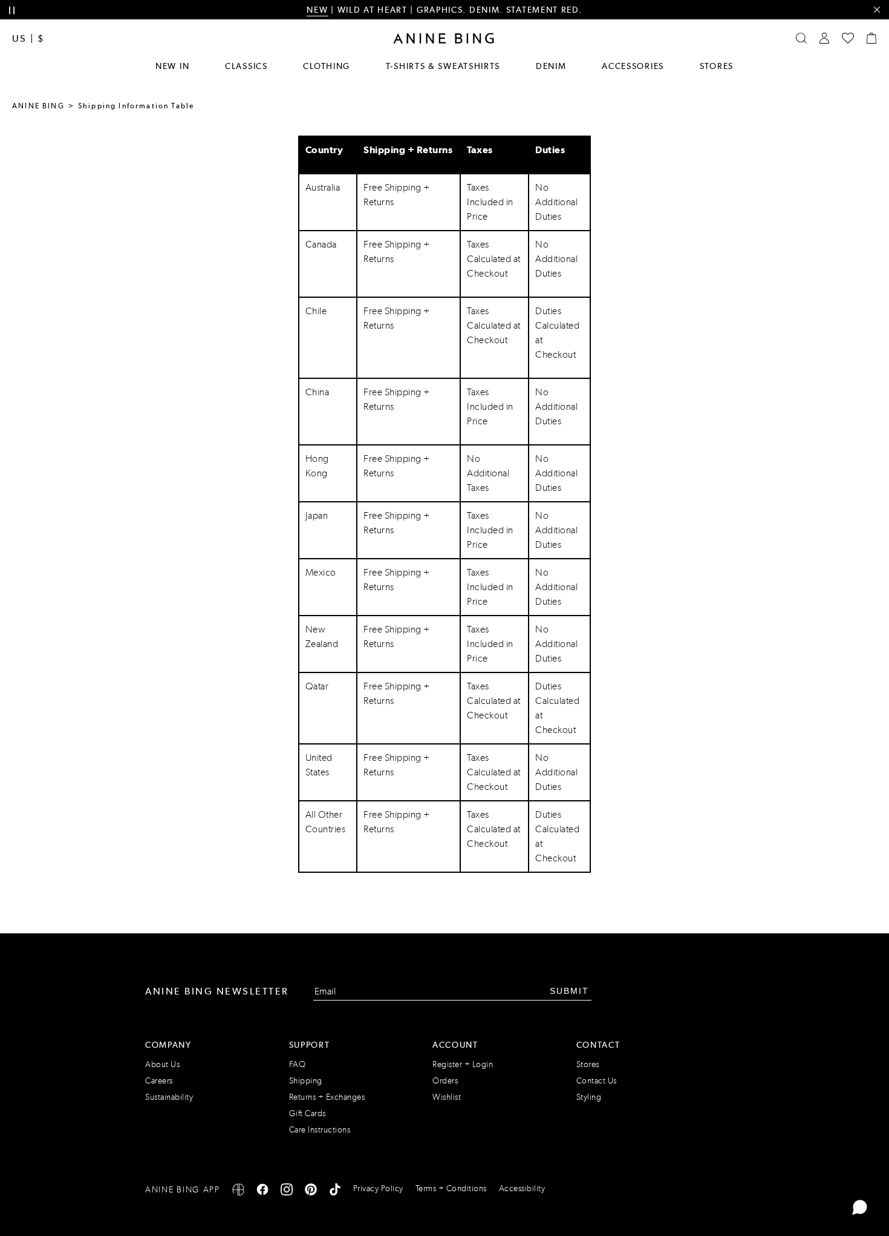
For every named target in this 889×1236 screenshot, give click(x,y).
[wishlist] (848, 38)
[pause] (11, 10)
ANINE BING (38, 106)
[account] (824, 38)
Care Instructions (320, 1130)
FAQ (297, 1064)
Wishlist (446, 1097)
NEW (317, 10)
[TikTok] (335, 1191)
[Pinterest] (311, 1191)
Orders (445, 1081)
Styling (589, 1097)
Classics (246, 66)
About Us (162, 1064)
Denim (551, 66)
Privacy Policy (378, 1188)
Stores (717, 66)
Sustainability (169, 1097)
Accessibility (522, 1188)
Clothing (326, 66)
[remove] (876, 10)
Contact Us (596, 1081)
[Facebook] (262, 1191)
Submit (569, 991)
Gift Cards (307, 1113)
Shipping (305, 1081)
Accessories (633, 66)
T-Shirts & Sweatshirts (443, 66)
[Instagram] (287, 1191)
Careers (159, 1081)
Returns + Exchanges (327, 1097)
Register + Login (462, 1064)
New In (172, 66)
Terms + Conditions (451, 1188)
